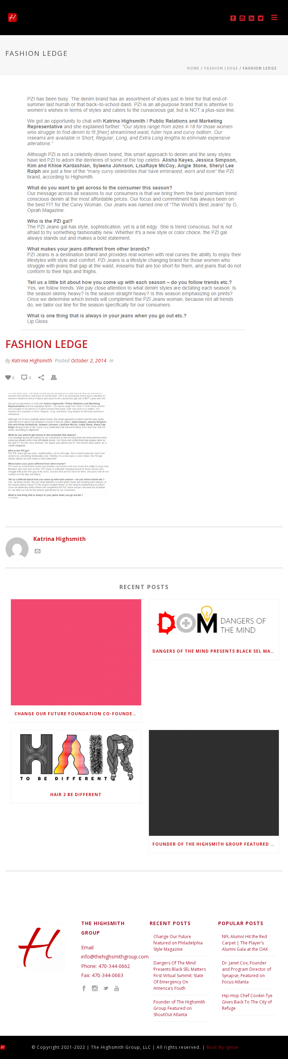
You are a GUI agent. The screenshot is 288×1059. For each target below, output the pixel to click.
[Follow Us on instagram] (95, 989)
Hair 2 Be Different (76, 795)
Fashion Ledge (221, 68)
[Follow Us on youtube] (116, 989)
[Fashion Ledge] (144, 210)
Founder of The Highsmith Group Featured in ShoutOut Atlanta (215, 844)
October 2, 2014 (88, 360)
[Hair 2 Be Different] (76, 758)
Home (193, 68)
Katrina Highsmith (32, 360)
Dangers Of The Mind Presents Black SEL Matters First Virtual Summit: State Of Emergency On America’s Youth (179, 975)
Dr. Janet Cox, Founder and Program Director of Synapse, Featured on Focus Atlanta (246, 972)
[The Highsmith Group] (9, 1047)
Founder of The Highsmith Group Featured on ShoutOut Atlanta (179, 1008)
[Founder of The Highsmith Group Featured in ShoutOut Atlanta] (214, 783)
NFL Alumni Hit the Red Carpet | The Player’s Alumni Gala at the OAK (245, 943)
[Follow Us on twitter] (106, 989)
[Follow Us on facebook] (84, 989)
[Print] (57, 377)
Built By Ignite (222, 1047)
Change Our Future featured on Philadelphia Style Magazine (178, 943)
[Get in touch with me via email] (37, 552)
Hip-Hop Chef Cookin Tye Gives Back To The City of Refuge (247, 1002)
